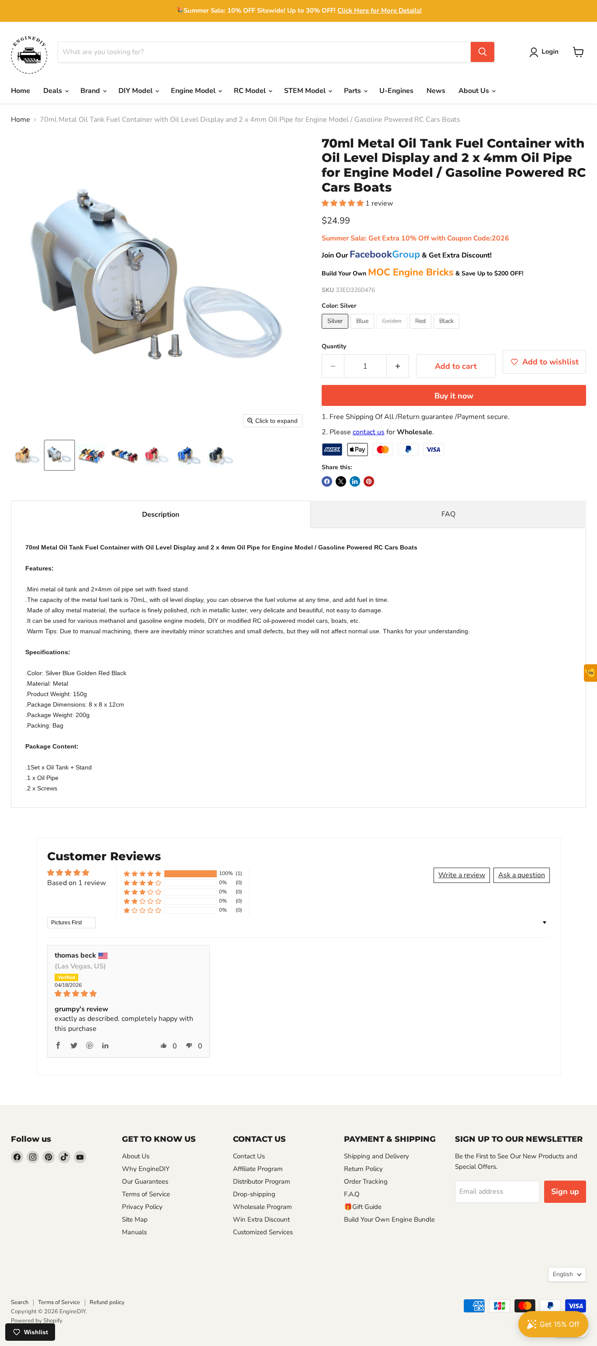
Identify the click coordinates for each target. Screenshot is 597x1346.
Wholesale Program (262, 1206)
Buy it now (453, 396)
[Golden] (393, 331)
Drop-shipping (254, 1194)
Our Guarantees (145, 1181)
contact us (369, 432)
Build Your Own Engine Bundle (389, 1219)
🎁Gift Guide (363, 1206)
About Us (474, 91)
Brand (91, 91)
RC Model (250, 91)
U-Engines (396, 91)
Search (19, 1302)
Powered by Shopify (36, 1321)
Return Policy (363, 1168)
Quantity (334, 346)
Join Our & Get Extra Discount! (407, 255)
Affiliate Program (258, 1168)
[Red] (422, 331)
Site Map (135, 1219)
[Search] (482, 52)
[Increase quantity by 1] (398, 366)
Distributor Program (261, 1181)
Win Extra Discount (261, 1219)
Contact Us (249, 1156)
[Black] (448, 331)
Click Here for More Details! (379, 10)
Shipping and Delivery (376, 1156)
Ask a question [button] (521, 875)
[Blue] (363, 331)
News (436, 91)
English (563, 1274)
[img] (128, 994)
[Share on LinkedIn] (355, 481)
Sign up (565, 1191)
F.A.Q (352, 1194)
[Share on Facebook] (327, 481)
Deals (53, 91)
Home (20, 91)
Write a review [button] (461, 875)
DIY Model (136, 91)
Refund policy (107, 1302)
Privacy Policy (142, 1206)
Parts (353, 91)
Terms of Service (146, 1194)
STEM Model (305, 91)
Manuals (134, 1232)
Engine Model (194, 91)
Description (160, 514)
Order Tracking (366, 1181)
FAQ (448, 514)
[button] (545, 52)
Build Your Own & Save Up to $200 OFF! (422, 273)
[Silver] (336, 331)
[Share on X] (341, 481)
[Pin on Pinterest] (369, 481)
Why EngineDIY (146, 1168)
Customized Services (263, 1232)
